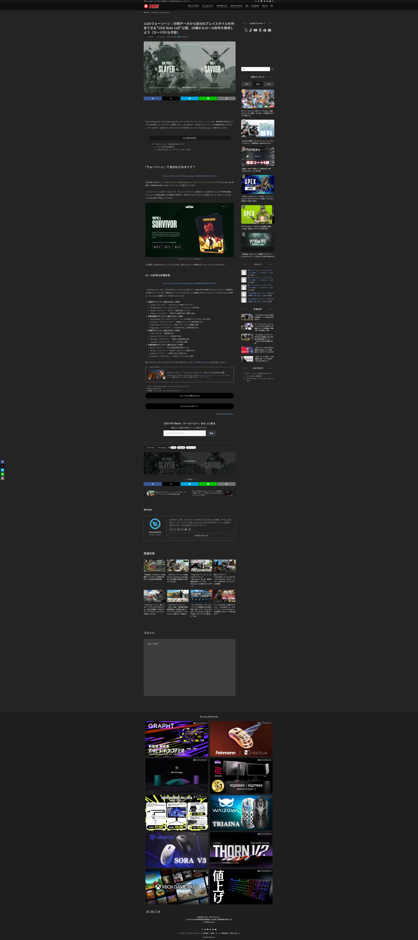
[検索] (272, 1)
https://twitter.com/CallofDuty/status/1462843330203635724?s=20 (190, 176)
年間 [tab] (268, 84)
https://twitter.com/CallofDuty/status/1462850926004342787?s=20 (190, 283)
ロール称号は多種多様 (166, 147)
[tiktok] (258, 1)
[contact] (270, 1)
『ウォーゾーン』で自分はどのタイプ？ (169, 144)
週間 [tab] (246, 84)
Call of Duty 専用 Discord (189, 395)
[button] (153, 98)
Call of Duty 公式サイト (189, 406)
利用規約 (206, 933)
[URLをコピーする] (226, 98)
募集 (212, 933)
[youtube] (261, 1)
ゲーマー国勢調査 (222, 933)
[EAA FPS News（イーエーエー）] (151, 6)
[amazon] (264, 1)
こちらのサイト (151, 192)
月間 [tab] (257, 84)
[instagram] (178, 529)
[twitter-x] (256, 1)
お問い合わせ (234, 933)
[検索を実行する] (272, 69)
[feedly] (267, 1)
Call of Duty (150, 37)
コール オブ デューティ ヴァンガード (211, 375)
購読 (211, 433)
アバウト (182, 933)
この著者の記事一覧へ (201, 535)
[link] (171, 529)
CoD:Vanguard (160, 37)
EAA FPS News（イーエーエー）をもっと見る (174, 149)
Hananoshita (155, 532)
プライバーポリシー (194, 933)
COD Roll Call (200, 362)
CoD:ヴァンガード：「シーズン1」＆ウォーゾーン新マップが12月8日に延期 (195, 372)
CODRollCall (227, 414)
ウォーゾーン (203, 121)
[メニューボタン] (271, 5)
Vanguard (181, 447)
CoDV (173, 447)
